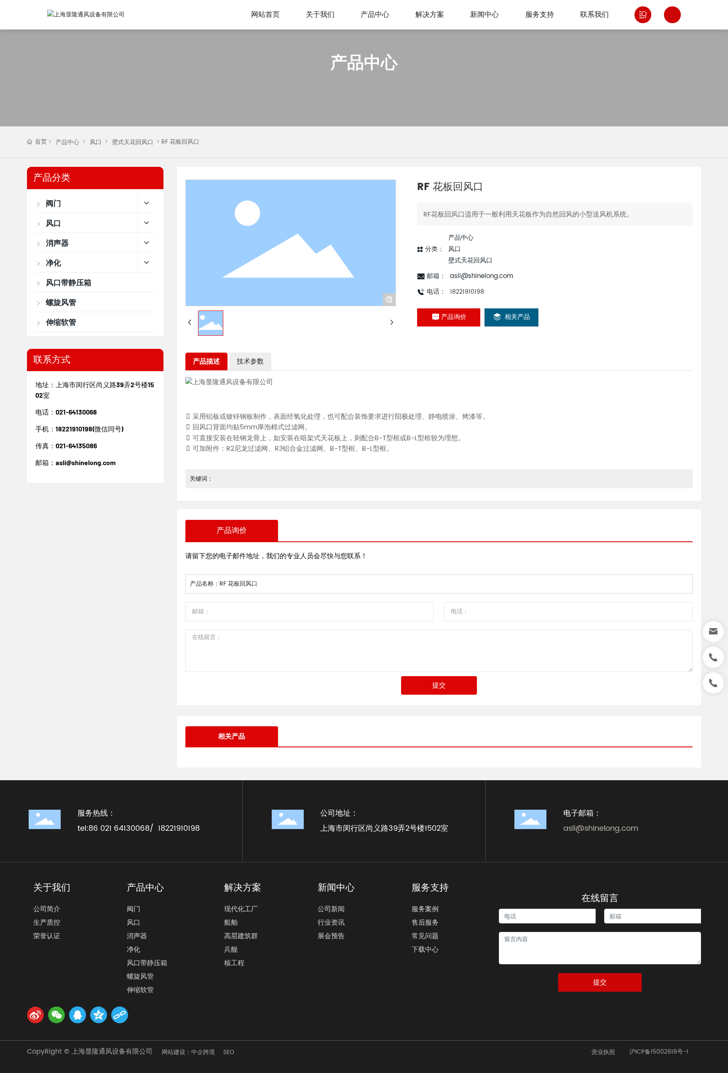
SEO (228, 1052)
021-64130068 (76, 412)
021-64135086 (76, 446)
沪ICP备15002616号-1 (658, 1052)
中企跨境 (203, 1052)
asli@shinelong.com (86, 462)
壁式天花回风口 (132, 142)
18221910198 (74, 429)
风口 (96, 142)
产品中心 (67, 142)
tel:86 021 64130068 (114, 828)
